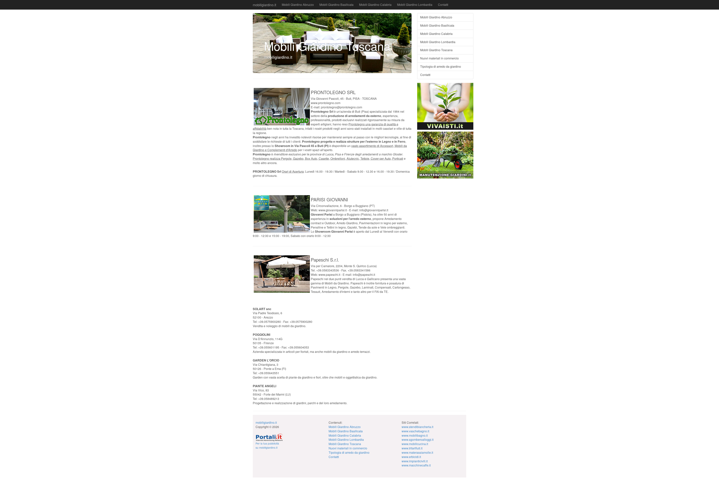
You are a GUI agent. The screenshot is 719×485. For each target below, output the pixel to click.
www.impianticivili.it (415, 461)
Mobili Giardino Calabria (375, 4)
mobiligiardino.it (264, 4)
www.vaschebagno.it (415, 431)
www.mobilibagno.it (415, 435)
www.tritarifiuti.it (412, 448)
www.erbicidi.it (411, 457)
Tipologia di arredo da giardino (440, 66)
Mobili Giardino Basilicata (336, 4)
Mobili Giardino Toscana (436, 50)
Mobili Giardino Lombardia (414, 4)
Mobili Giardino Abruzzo (298, 4)
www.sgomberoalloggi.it (417, 439)
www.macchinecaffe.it (416, 465)
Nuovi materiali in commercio (439, 58)
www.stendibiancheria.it (417, 427)
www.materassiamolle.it (417, 452)
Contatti (443, 4)
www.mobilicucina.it (415, 444)
